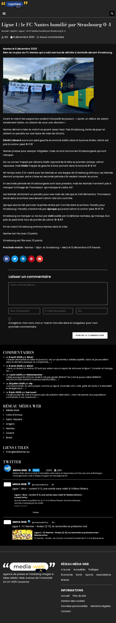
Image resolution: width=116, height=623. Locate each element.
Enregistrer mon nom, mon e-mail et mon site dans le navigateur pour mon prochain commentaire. (53, 325)
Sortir (79, 574)
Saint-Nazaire (14, 419)
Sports (14, 31)
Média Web (12, 410)
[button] (4, 13)
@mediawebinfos (40, 484)
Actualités (79, 569)
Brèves (65, 580)
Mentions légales (101, 606)
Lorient (10, 433)
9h (53, 484)
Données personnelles (74, 606)
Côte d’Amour (14, 415)
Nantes (10, 428)
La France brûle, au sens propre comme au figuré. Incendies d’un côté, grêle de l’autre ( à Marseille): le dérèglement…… (59, 387)
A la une (65, 569)
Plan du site (79, 596)
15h (53, 522)
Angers (10, 424)
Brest (9, 437)
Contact (66, 611)
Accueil (5, 31)
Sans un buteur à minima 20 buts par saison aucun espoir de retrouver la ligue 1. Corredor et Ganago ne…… (59, 369)
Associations (103, 574)
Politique (93, 569)
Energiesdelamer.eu (18, 452)
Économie (67, 574)
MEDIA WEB (20, 484)
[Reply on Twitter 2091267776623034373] (14, 512)
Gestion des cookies (73, 601)
